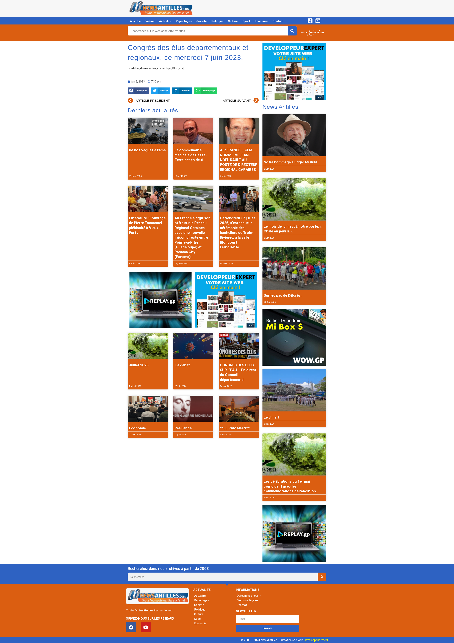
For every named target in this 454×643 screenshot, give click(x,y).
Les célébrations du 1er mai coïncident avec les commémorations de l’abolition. (290, 486)
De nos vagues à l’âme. (148, 150)
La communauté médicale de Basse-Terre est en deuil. (191, 155)
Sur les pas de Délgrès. (282, 295)
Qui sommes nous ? (249, 595)
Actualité (165, 21)
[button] (138, 90)
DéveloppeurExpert (316, 640)
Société (201, 21)
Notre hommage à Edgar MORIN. (291, 162)
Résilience (183, 428)
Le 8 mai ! (271, 417)
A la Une (135, 21)
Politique (217, 21)
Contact (278, 21)
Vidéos (149, 21)
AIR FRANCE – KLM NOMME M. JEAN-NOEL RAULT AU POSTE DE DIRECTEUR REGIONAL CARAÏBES (239, 160)
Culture (233, 21)
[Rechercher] (292, 30)
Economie (261, 21)
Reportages (184, 21)
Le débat (182, 365)
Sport (246, 21)
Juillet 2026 (139, 365)
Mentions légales (247, 600)
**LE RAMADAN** (235, 428)
